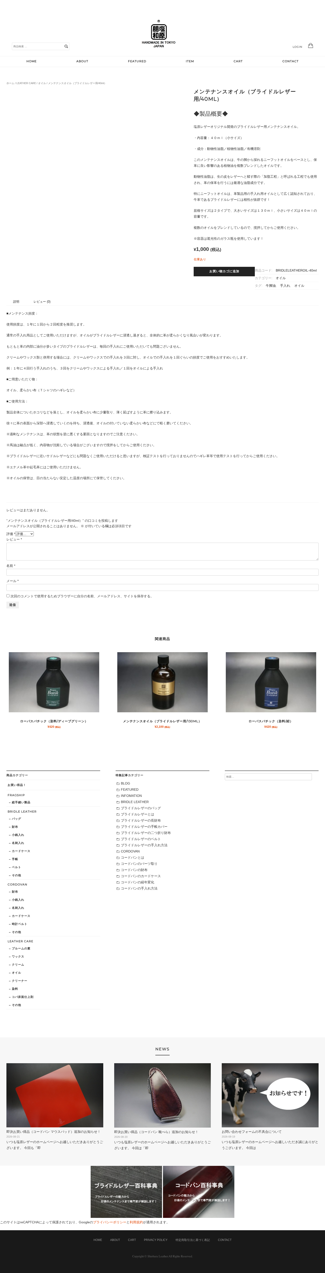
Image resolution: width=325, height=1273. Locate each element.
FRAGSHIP (16, 795)
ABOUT (82, 61)
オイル (42, 83)
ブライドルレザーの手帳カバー (144, 826)
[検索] (66, 46)
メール (12, 581)
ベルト (16, 867)
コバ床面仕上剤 (23, 997)
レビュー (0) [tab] (42, 301)
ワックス (18, 956)
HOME (31, 61)
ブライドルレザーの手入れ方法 (144, 845)
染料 (15, 989)
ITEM (190, 61)
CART (238, 61)
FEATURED (137, 61)
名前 (10, 566)
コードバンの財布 (134, 870)
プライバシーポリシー (109, 1222)
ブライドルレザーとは (137, 814)
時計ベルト (19, 924)
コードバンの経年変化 (137, 882)
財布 (15, 826)
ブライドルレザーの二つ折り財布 (146, 833)
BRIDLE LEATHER (22, 811)
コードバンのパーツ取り (139, 864)
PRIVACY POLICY (155, 1240)
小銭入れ (18, 835)
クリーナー (19, 980)
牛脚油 (271, 285)
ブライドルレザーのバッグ (141, 808)
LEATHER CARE (26, 83)
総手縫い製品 (21, 802)
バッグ (16, 818)
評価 (10, 534)
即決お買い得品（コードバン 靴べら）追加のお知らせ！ (156, 1132)
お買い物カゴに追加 (224, 271)
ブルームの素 (21, 948)
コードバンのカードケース (141, 876)
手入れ (285, 285)
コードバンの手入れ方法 (139, 888)
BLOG (125, 783)
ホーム (10, 83)
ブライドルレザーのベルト (141, 839)
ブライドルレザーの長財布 (141, 820)
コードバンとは (132, 857)
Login (297, 46)
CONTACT (290, 61)
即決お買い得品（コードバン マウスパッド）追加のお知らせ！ (53, 1132)
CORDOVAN (17, 884)
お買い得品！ (17, 785)
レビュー (14, 539)
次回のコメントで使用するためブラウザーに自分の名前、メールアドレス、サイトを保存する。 (82, 596)
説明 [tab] (16, 301)
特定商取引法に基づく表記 (193, 1240)
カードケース (21, 851)
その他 (16, 875)
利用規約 (136, 1222)
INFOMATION (131, 796)
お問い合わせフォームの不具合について (252, 1132)
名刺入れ (18, 843)
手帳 (15, 859)
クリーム (18, 964)
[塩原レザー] (159, 51)
